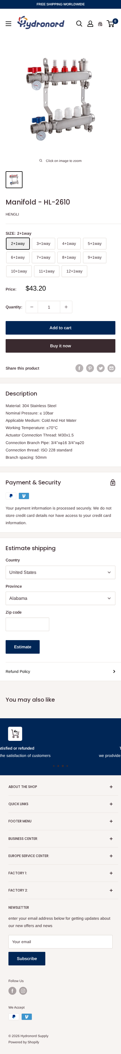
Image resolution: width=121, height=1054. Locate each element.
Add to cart (60, 327)
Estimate (22, 646)
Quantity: (14, 307)
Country (13, 560)
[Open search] (79, 24)
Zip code (14, 612)
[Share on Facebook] (79, 368)
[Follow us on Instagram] (23, 991)
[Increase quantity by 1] (66, 307)
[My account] (90, 24)
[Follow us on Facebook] (12, 991)
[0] (110, 23)
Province (14, 586)
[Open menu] (8, 23)
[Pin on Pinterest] (90, 368)
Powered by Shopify (23, 1042)
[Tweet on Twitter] (101, 368)
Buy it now (60, 345)
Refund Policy (18, 671)
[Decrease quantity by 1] (32, 307)
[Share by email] (111, 368)
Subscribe (27, 958)
